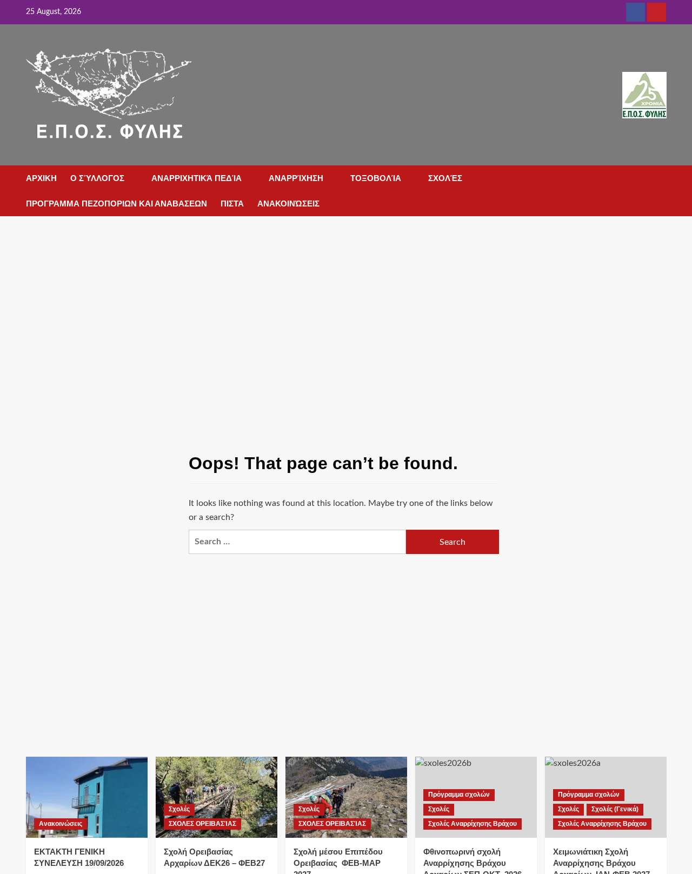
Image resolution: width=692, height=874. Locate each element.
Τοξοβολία (375, 178)
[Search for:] (297, 542)
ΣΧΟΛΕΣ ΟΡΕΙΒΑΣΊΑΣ (202, 824)
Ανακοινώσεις (288, 203)
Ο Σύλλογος (97, 178)
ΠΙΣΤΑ (232, 203)
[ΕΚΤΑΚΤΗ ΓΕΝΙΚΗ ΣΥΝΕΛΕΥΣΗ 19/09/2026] (87, 797)
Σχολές (445, 178)
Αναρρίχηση (296, 178)
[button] (660, 179)
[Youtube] (656, 12)
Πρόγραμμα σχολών (459, 794)
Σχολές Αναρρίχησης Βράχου (472, 824)
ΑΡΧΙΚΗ (41, 178)
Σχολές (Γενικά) (614, 809)
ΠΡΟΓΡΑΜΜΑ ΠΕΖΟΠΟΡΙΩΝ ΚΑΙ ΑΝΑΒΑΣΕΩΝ (116, 203)
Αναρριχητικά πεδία (196, 178)
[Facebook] (635, 12)
